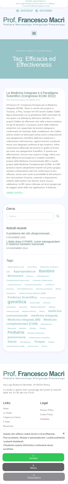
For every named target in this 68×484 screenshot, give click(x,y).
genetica (17, 301)
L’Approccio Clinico (12, 417)
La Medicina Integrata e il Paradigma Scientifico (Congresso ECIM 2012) (32, 94)
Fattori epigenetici (48, 298)
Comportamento (14, 285)
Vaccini (44, 346)
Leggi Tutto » (14, 192)
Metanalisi (12, 328)
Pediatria (16, 332)
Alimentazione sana (16, 267)
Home (6, 408)
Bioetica (30, 276)
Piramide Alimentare (36, 333)
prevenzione (17, 337)
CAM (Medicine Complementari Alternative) (27, 278)
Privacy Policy (46, 410)
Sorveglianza (25, 342)
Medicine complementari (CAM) (31, 321)
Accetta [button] (33, 458)
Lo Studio (7, 413)
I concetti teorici (43, 50)
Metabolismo (46, 324)
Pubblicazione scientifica (39, 338)
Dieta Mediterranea (25, 289)
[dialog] (34, 456)
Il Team (6, 422)
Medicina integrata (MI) (24, 319)
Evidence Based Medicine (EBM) (32, 293)
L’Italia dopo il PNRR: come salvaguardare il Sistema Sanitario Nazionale (33, 243)
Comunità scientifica (33, 285)
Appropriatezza (24, 271)
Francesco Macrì (25, 50)
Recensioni (8, 426)
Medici (42, 311)
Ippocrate (23, 307)
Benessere (15, 275)
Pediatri (43, 328)
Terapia (39, 341)
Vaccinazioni (33, 346)
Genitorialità (35, 303)
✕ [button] (63, 433)
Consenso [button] (44, 419)
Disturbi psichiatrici (44, 289)
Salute (12, 341)
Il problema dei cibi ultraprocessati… (29, 233)
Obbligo (32, 328)
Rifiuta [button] (33, 468)
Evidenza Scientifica (22, 297)
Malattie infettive (29, 311)
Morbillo (22, 328)
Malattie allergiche (38, 307)
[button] (34, 33)
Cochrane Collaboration (43, 280)
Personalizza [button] (34, 477)
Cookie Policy (46, 414)
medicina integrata (44, 315)
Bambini (46, 271)
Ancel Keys (32, 267)
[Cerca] (58, 216)
